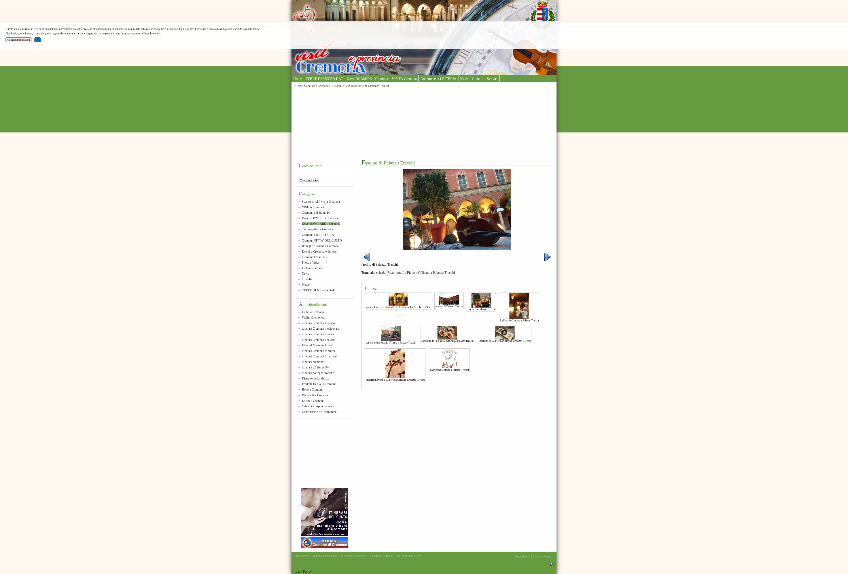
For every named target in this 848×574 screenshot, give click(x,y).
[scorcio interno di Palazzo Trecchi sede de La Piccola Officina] (398, 299)
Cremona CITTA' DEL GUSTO (322, 240)
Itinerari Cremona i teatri (317, 345)
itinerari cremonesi (313, 362)
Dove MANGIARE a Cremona (321, 223)
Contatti (477, 79)
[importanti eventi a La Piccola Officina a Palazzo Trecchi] (395, 363)
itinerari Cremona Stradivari (319, 356)
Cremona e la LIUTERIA (438, 79)
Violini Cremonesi (313, 317)
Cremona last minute (315, 257)
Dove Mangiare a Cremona (313, 85)
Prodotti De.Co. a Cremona (319, 384)
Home (297, 79)
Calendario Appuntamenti (318, 406)
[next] (547, 257)
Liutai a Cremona (313, 312)
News (464, 79)
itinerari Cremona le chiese (318, 351)
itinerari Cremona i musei (318, 334)
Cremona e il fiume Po (316, 212)
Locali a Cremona (313, 400)
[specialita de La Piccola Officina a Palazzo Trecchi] (447, 332)
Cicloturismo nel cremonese (319, 412)
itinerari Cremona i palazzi (318, 340)
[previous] (366, 257)
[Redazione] (552, 564)
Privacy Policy (302, 571)
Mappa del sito (522, 556)
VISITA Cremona (404, 79)
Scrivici (492, 79)
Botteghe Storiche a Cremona (320, 246)
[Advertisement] (424, 123)
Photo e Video (311, 262)
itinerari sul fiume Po (315, 367)
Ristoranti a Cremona (315, 395)
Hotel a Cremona (312, 389)
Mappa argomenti (542, 556)
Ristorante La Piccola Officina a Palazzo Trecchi (360, 85)
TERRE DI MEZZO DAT (324, 79)
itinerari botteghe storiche (318, 373)
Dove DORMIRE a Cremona (367, 79)
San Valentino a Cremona (317, 229)
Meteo (306, 284)
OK (38, 39)
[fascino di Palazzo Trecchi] (481, 300)
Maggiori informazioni (18, 39)
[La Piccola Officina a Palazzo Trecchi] (519, 305)
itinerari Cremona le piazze (319, 323)
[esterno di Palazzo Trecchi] (449, 298)
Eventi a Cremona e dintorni (319, 251)
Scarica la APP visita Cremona (321, 201)
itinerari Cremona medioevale (320, 328)
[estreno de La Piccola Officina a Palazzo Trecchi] (391, 333)
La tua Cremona (312, 268)
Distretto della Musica (315, 378)
